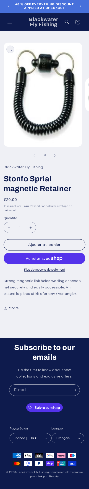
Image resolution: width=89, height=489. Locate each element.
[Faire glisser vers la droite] (55, 155)
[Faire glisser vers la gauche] (34, 155)
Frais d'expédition (34, 206)
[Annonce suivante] (80, 6)
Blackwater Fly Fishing (33, 472)
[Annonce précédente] (9, 6)
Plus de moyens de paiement (44, 269)
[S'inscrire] (74, 390)
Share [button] (14, 308)
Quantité (10, 218)
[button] (9, 22)
